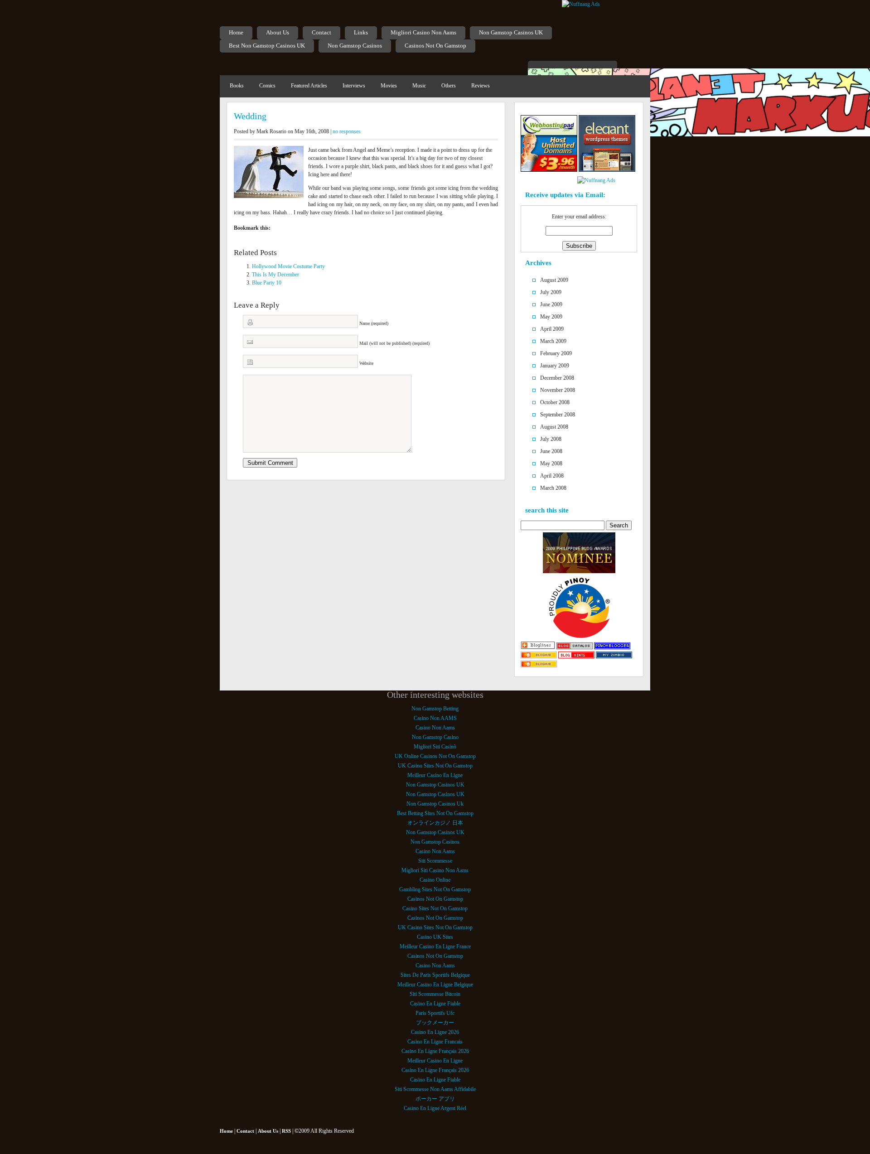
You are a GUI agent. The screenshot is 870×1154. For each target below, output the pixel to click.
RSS (286, 1131)
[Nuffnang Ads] (581, 4)
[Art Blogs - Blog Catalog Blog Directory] (574, 647)
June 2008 (551, 451)
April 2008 (552, 476)
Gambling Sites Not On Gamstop (435, 889)
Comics (267, 85)
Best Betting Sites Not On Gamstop (435, 813)
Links (361, 32)
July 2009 (550, 292)
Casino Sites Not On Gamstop (435, 908)
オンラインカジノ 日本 (435, 823)
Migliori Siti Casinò (435, 747)
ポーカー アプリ (435, 1099)
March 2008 (553, 488)
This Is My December (275, 274)
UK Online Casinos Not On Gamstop (435, 756)
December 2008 (557, 378)
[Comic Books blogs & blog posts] (539, 665)
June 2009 (551, 304)
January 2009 (554, 365)
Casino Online (435, 880)
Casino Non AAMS (435, 718)
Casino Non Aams (435, 727)
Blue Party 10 (266, 283)
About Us (277, 32)
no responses (347, 131)
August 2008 (554, 427)
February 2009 (556, 353)
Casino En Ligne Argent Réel (435, 1108)
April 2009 (552, 329)
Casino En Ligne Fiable (435, 1003)
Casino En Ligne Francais (435, 1041)
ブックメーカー (435, 1022)
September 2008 (557, 414)
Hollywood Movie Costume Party (288, 266)
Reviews (480, 85)
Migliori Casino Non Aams (423, 32)
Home (236, 32)
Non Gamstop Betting (435, 708)
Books (237, 85)
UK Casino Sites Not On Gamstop (435, 766)
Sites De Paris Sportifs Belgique (435, 975)
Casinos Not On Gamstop (435, 45)
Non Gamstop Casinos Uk (435, 804)
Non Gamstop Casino (435, 737)
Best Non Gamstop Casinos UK (267, 45)
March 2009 (553, 341)
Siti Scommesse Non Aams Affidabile (435, 1089)
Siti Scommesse (435, 861)
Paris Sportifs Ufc (435, 1013)
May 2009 (551, 317)
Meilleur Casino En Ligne (435, 775)
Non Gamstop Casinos (355, 45)
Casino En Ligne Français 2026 (435, 1051)
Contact (321, 32)
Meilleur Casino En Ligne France (435, 946)
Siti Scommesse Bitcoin (435, 994)
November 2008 (557, 390)
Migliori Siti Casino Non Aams (435, 870)
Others (448, 85)
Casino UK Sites (435, 937)
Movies (389, 85)
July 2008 (550, 439)
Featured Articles (309, 85)
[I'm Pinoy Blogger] (612, 647)
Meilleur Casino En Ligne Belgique (435, 984)
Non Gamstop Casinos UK (511, 32)
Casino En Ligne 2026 (435, 1032)
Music (419, 85)
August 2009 (554, 280)
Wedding (250, 116)
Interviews (354, 85)
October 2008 (555, 402)
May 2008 (551, 463)
